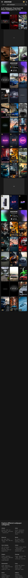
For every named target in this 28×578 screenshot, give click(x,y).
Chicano (20, 557)
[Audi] (23, 22)
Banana (16, 566)
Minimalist (11, 557)
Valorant (3, 577)
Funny (16, 563)
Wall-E (3, 566)
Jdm (3, 547)
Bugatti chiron (5, 551)
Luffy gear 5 (21, 531)
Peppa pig (7, 565)
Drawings (17, 554)
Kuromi (16, 530)
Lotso (8, 569)
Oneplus (22, 541)
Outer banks (5, 568)
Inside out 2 (4, 569)
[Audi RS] (23, 54)
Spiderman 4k (18, 551)
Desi (7, 540)
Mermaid (21, 556)
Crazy (20, 566)
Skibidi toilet (18, 565)
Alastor (16, 533)
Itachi (16, 531)
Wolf (7, 530)
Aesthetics (8, 556)
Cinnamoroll (21, 530)
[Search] (25, 4)
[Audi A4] (5, 229)
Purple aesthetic (5, 560)
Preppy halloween (19, 577)
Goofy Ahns (17, 569)
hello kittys (17, 541)
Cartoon (17, 547)
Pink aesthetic (5, 557)
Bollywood (4, 537)
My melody (17, 532)
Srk (2, 539)
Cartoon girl (17, 558)
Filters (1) (22, 12)
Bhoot (8, 539)
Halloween (17, 574)
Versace (17, 540)
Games (3, 572)
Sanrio (22, 532)
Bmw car (9, 549)
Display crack (18, 568)
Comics (16, 545)
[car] (14, 22)
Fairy (25, 556)
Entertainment (5, 563)
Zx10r (7, 548)
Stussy (22, 539)
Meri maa (11, 540)
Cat (9, 530)
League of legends (6, 575)
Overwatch (4, 574)
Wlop (17, 557)
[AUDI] (5, 22)
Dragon (16, 556)
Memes (22, 565)
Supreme (21, 540)
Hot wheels (6, 547)
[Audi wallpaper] (5, 54)
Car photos (4, 549)
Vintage (4, 558)
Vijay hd (3, 540)
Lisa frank (23, 558)
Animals (3, 528)
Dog (2, 531)
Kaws (8, 558)
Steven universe (19, 548)
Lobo (23, 551)
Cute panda (10, 531)
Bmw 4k (3, 548)
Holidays (17, 572)
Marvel (24, 547)
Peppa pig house (9, 566)
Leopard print (5, 532)
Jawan (3, 541)
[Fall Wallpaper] (14, 155)
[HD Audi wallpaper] (5, 274)
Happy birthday (18, 575)
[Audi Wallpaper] (23, 80)
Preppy (3, 556)
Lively (3, 565)
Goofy (22, 569)
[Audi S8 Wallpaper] (5, 259)
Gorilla (5, 531)
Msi (16, 539)
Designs (3, 554)
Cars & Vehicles (5, 545)
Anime (16, 528)
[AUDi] (5, 110)
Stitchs (20, 547)
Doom (7, 577)
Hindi (5, 539)
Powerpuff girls (18, 549)
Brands (16, 537)
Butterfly (3, 530)
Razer (18, 539)
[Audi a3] (5, 95)
